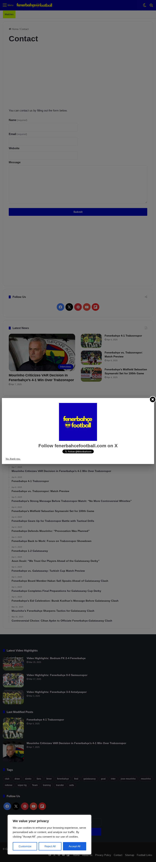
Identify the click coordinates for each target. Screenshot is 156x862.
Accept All (74, 846)
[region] (49, 834)
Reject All (50, 846)
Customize (25, 846)
